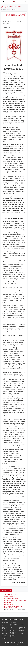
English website (14, 624)
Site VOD (12, 621)
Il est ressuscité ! (17, 6)
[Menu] (3, 2)
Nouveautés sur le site (5, 623)
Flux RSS (4, 638)
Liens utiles (7, 6)
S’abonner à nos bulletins (4, 635)
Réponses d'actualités (21, 631)
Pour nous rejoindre (4, 631)
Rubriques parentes (6, 590)
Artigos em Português (12, 635)
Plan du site (4, 628)
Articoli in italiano (12, 629)
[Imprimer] (25, 13)
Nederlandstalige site (14, 626)
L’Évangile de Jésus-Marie (11, 598)
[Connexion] (25, 2)
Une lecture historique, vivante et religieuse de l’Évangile (15, 601)
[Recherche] (8, 2)
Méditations (21, 624)
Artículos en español (13, 632)
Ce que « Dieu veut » (9, 596)
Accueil (2, 6)
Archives (11, 6)
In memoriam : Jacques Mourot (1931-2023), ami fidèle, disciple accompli (13, 606)
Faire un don (4, 633)
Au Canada (13, 622)
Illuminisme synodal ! (9, 604)
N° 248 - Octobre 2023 (6, 8)
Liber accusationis (22, 626)
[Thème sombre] (21, 2)
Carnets (21, 633)
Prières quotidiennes (4, 626)
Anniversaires (22, 628)
